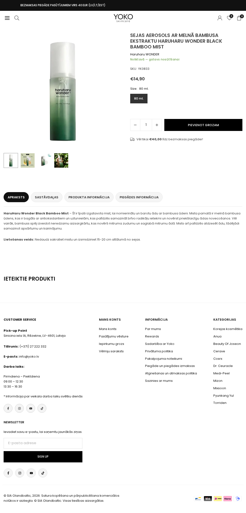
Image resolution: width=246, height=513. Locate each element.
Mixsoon (219, 388)
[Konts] (220, 18)
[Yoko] (123, 17)
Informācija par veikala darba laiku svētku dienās (44, 396)
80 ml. (139, 98)
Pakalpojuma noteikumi (163, 358)
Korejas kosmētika (227, 329)
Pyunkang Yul (223, 395)
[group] (63, 91)
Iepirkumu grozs (111, 344)
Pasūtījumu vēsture (114, 336)
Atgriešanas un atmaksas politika (171, 373)
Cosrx (217, 358)
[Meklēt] (17, 18)
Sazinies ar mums (159, 380)
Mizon (217, 380)
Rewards (152, 336)
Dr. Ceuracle (223, 366)
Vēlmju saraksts (111, 351)
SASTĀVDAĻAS (46, 197)
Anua (217, 336)
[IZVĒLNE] (7, 18)
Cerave (219, 351)
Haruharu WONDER (144, 54)
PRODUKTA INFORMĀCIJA (89, 197)
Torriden (220, 403)
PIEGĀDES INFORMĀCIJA (139, 197)
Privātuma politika (159, 351)
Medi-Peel (221, 373)
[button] (113, 91)
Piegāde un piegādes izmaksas (170, 366)
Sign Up (43, 457)
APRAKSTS (16, 197)
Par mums (153, 329)
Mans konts (108, 329)
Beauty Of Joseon (227, 344)
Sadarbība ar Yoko (159, 344)
